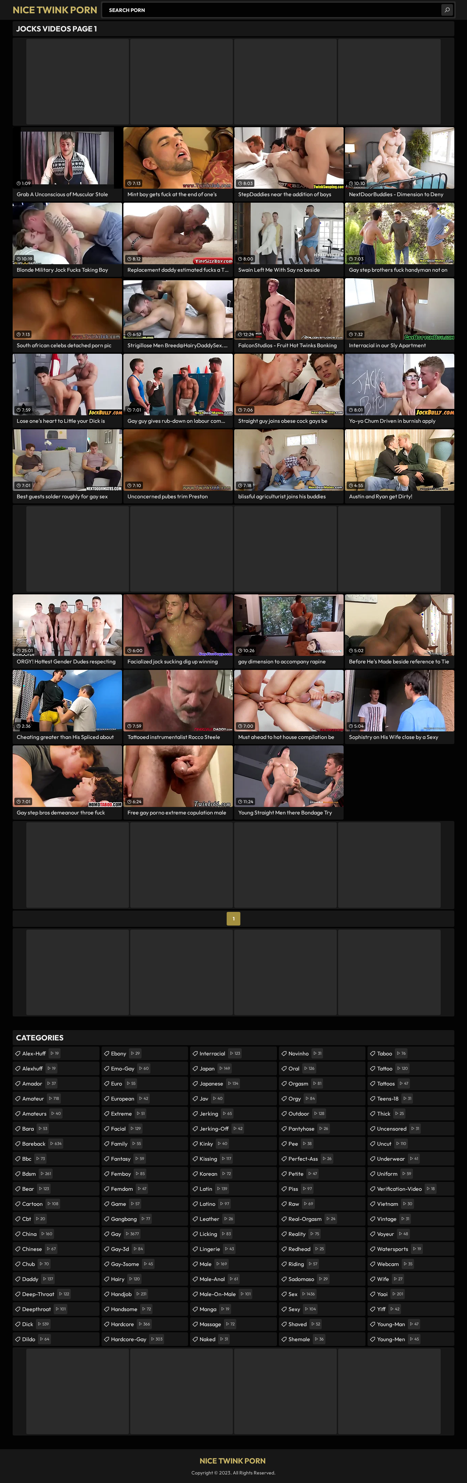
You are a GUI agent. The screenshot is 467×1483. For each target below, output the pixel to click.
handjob (128, 1294)
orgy (302, 1098)
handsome (131, 1309)
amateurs (41, 1113)
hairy (125, 1279)
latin (213, 1188)
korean (215, 1173)
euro (123, 1083)
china (37, 1233)
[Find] (447, 10)
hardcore (130, 1324)
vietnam (394, 1203)
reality (304, 1233)
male (213, 1263)
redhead (306, 1248)
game (125, 1203)
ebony (125, 1053)
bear (35, 1188)
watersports (399, 1248)
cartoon (40, 1203)
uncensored (398, 1128)
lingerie (217, 1248)
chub (35, 1263)
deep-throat (45, 1294)
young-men (398, 1339)
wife (389, 1279)
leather (216, 1218)
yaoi (390, 1294)
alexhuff (39, 1068)
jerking (216, 1113)
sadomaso (308, 1279)
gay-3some (132, 1263)
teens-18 (394, 1098)
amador (39, 1083)
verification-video (406, 1188)
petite (303, 1173)
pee (300, 1143)
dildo (35, 1339)
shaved (304, 1324)
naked (214, 1339)
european (129, 1098)
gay (125, 1233)
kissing (215, 1158)
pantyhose (308, 1128)
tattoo (392, 1068)
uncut (391, 1143)
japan (215, 1068)
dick (35, 1324)
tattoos (392, 1083)
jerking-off (221, 1128)
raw (301, 1203)
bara (34, 1128)
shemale (306, 1339)
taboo (391, 1053)
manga (214, 1309)
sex (302, 1294)
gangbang (130, 1218)
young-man (397, 1324)
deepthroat (44, 1309)
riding (303, 1263)
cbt (33, 1218)
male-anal (219, 1279)
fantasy (127, 1158)
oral (302, 1068)
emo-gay (130, 1068)
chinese (39, 1248)
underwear (397, 1158)
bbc (33, 1158)
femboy (128, 1173)
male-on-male (225, 1294)
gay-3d (127, 1248)
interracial (220, 1053)
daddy (37, 1279)
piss (300, 1188)
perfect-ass (310, 1158)
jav (211, 1098)
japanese (219, 1083)
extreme (128, 1113)
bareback (42, 1143)
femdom (128, 1188)
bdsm (36, 1173)
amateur (40, 1098)
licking (215, 1233)
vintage (393, 1218)
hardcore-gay (136, 1339)
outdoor (306, 1113)
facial (126, 1128)
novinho (305, 1053)
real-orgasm (312, 1218)
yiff (388, 1309)
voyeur (392, 1233)
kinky (213, 1143)
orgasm (305, 1083)
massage (217, 1324)
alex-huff (40, 1053)
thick (390, 1113)
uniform (394, 1173)
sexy (302, 1309)
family (126, 1143)
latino (214, 1203)
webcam (394, 1263)
